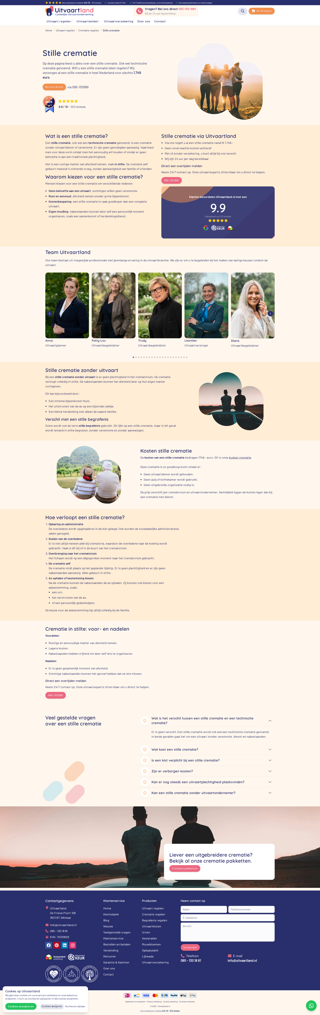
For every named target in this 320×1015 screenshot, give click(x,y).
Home (107, 908)
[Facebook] (48, 945)
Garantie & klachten (116, 962)
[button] (133, 357)
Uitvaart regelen (153, 908)
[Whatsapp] (311, 1005)
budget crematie (240, 457)
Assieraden (149, 938)
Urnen (146, 932)
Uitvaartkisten (151, 926)
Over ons (109, 968)
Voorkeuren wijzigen (75, 1006)
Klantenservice (113, 938)
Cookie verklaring (170, 1001)
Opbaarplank (150, 950)
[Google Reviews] (206, 227)
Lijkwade (148, 956)
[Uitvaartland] (69, 11)
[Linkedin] (64, 945)
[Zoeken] (242, 11)
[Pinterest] (56, 945)
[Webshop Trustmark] (218, 227)
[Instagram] (72, 945)
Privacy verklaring (154, 1001)
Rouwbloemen (151, 944)
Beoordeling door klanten (160, 1011)
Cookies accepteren (21, 1006)
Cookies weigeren (52, 1006)
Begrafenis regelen (154, 920)
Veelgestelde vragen (116, 932)
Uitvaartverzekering (155, 962)
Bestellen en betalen (116, 944)
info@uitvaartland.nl (63, 925)
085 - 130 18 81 (59, 931)
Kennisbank (111, 914)
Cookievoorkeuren (187, 1001)
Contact (108, 974)
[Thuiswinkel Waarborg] (230, 227)
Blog (106, 920)
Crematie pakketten (185, 868)
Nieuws (108, 926)
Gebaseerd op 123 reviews (218, 216)
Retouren (109, 956)
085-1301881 (171, 180)
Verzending (110, 950)
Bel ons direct (54, 86)
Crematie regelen (153, 914)
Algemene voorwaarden (135, 1001)
